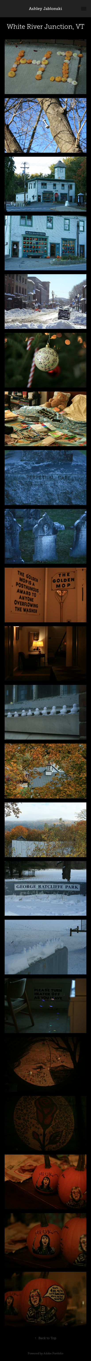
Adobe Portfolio (53, 1353)
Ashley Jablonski (45, 8)
